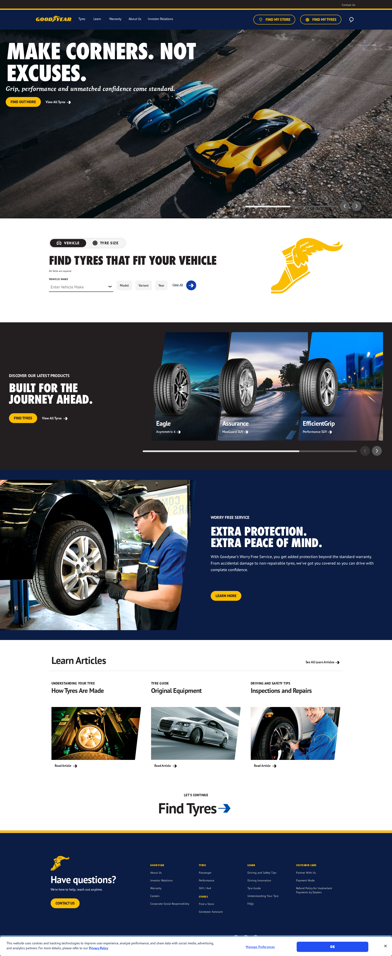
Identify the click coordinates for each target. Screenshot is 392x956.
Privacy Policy (98, 948)
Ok (332, 946)
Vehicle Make (58, 279)
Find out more (23, 101)
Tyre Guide (254, 888)
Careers (154, 896)
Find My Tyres (324, 19)
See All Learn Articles (320, 662)
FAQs (250, 903)
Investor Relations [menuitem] (160, 19)
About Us (156, 872)
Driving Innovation (259, 880)
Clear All (178, 285)
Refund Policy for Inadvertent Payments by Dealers (314, 890)
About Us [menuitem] (135, 19)
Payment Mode (305, 880)
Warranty (155, 888)
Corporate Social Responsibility (169, 903)
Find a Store (206, 904)
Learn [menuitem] (97, 19)
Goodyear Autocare (211, 911)
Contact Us (65, 903)
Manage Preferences (260, 947)
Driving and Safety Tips (261, 872)
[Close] (385, 945)
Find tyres (23, 418)
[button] (345, 206)
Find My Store (277, 19)
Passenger (205, 872)
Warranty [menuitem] (115, 19)
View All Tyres (56, 102)
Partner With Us (306, 872)
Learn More (226, 595)
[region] (196, 946)
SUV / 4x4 (205, 888)
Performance (206, 880)
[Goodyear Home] (54, 19)
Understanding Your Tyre (262, 896)
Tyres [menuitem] (81, 19)
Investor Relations (161, 880)
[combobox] (81, 287)
